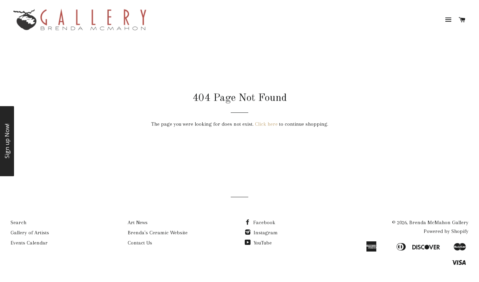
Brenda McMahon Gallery (438, 222)
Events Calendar (29, 243)
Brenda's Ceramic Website (158, 232)
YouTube (262, 243)
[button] (7, 141)
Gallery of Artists (30, 232)
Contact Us (140, 243)
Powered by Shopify (446, 231)
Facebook (263, 222)
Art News (138, 222)
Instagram (265, 232)
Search (18, 222)
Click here (266, 124)
